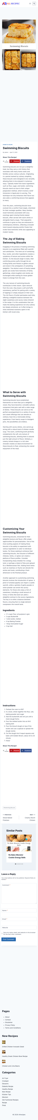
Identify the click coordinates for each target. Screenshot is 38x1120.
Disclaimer (8, 1022)
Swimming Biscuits (9, 807)
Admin (6, 152)
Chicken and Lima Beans (11, 1066)
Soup (4, 1105)
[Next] (28, 848)
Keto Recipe (6, 1092)
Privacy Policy (10, 1025)
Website (5, 927)
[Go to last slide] (9, 848)
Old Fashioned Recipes (10, 1100)
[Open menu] (30, 3)
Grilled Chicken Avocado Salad (13, 1047)
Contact (8, 1020)
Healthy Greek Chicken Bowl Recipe (14, 1056)
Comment (6, 885)
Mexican (5, 1097)
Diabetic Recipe (8, 144)
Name (5, 910)
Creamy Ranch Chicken (30, 817)
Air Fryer (5, 1078)
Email (4, 919)
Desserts (5, 1084)
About (7, 1017)
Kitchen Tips (6, 1094)
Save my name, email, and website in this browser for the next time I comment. (19, 933)
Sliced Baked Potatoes (7, 817)
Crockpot (5, 1081)
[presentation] (19, 843)
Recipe (4, 1102)
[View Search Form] (34, 3)
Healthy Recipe (7, 1089)
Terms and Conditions (13, 1028)
